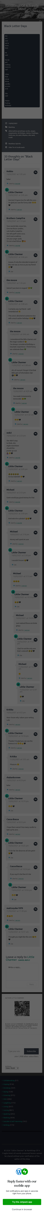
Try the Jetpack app (22, 1202)
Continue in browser (22, 1209)
